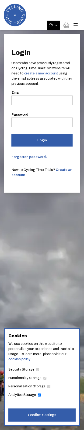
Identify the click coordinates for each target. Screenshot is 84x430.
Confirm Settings (42, 415)
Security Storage (21, 369)
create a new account (41, 73)
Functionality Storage (25, 378)
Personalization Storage (27, 386)
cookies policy (19, 359)
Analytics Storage (22, 395)
